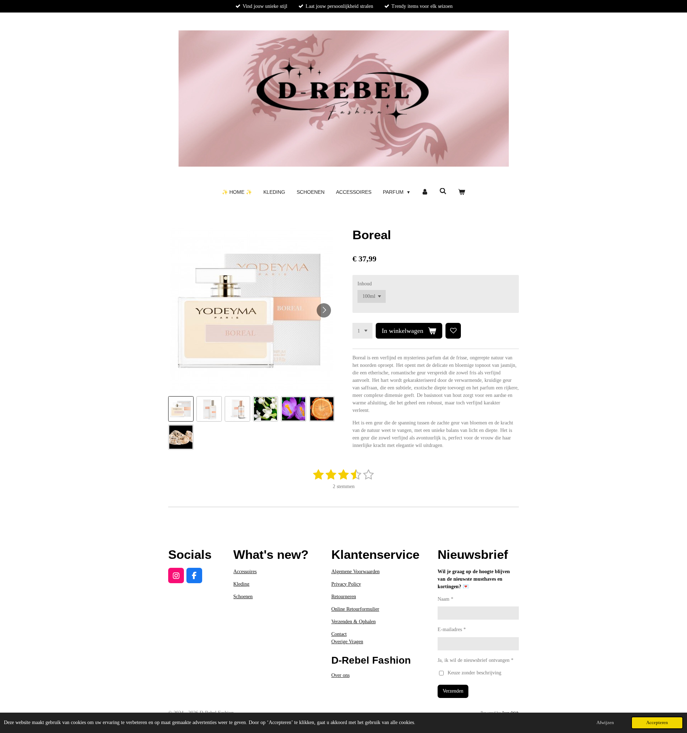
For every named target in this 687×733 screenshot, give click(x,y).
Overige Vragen (347, 641)
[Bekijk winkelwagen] (461, 192)
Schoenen (243, 596)
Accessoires (245, 571)
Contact (339, 634)
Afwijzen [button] (605, 722)
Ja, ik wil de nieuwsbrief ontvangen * (475, 660)
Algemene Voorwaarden (355, 571)
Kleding (241, 584)
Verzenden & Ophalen (353, 621)
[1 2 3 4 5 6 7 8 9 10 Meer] (362, 331)
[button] (181, 409)
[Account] (424, 192)
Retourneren (343, 596)
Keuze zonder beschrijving (474, 672)
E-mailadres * (452, 629)
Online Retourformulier (355, 609)
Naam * (445, 599)
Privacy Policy (346, 584)
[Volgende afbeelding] (324, 310)
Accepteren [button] (657, 722)
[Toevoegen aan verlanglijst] (453, 331)
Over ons (340, 675)
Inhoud (364, 283)
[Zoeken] (443, 191)
